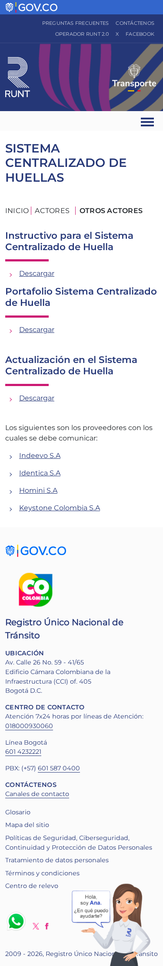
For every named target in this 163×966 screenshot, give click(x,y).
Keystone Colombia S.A (59, 508)
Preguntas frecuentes (75, 23)
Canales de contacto (37, 794)
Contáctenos (135, 23)
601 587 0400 (59, 768)
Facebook (140, 34)
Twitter (35, 926)
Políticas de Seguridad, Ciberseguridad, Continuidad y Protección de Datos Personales (78, 842)
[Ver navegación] (148, 121)
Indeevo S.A (39, 455)
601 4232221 (23, 752)
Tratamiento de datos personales (57, 860)
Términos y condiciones (42, 873)
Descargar (36, 273)
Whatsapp (17, 921)
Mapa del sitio (27, 825)
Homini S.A (38, 490)
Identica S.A (39, 473)
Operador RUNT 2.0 (82, 34)
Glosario (17, 812)
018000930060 (29, 726)
